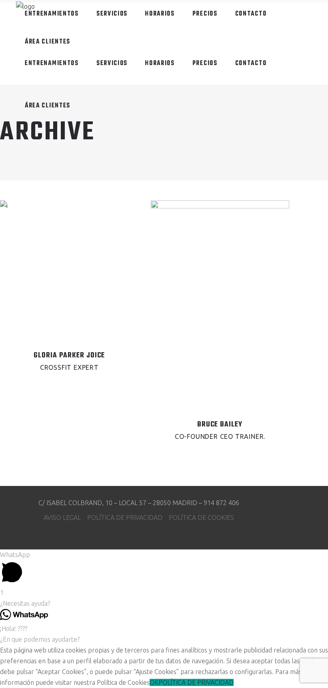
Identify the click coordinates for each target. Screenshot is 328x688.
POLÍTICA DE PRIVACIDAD (128, 517)
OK (154, 682)
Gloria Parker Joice (69, 355)
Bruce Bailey (219, 424)
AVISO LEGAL (65, 517)
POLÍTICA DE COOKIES (201, 517)
